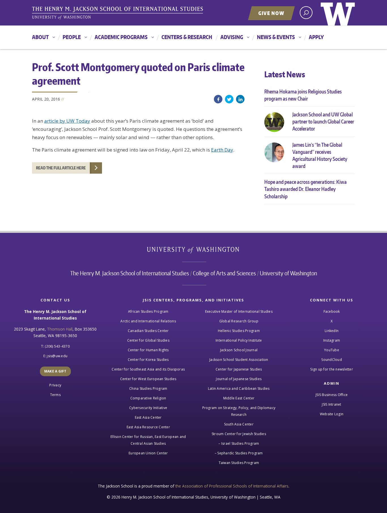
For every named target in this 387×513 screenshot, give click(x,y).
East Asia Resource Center (148, 427)
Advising (231, 37)
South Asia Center (239, 424)
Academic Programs (121, 37)
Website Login (331, 414)
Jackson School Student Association (238, 359)
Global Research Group (238, 321)
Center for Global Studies (148, 340)
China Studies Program (148, 388)
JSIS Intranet (331, 404)
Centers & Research (186, 37)
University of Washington (338, 12)
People (72, 37)
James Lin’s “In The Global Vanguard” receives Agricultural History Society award (319, 155)
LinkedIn (240, 99)
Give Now (271, 13)
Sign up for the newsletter (331, 369)
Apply (316, 37)
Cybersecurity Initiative (148, 407)
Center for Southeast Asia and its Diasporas (148, 369)
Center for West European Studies (148, 378)
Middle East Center (239, 398)
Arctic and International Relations (148, 321)
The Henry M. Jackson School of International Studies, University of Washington (118, 13)
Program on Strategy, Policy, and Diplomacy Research (239, 411)
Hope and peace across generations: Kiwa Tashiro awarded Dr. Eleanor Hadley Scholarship (305, 188)
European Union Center (148, 453)
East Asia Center (148, 417)
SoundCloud (331, 359)
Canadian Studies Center (148, 330)
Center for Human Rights (148, 350)
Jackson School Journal (239, 350)
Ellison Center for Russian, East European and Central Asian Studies (148, 440)
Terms (55, 394)
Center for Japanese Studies (239, 369)
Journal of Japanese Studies (238, 378)
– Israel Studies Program (238, 443)
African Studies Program (148, 311)
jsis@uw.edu (57, 356)
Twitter (229, 99)
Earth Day (222, 149)
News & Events (276, 37)
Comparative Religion (148, 398)
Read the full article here (61, 167)
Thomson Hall (60, 329)
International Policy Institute (239, 340)
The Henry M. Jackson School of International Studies (129, 273)
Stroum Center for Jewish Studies (239, 433)
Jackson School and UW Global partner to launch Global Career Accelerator (323, 121)
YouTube (331, 350)
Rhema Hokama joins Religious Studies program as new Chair (303, 95)
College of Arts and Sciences (224, 273)
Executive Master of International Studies (239, 311)
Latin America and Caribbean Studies (239, 388)
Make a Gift (55, 371)
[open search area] (306, 12)
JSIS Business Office (332, 394)
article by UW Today (67, 121)
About (40, 37)
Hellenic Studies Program (239, 330)
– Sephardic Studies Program (239, 453)
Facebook (218, 99)
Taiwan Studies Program (239, 462)
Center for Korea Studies (148, 359)
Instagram (331, 340)
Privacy (55, 385)
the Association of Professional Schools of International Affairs (231, 486)
